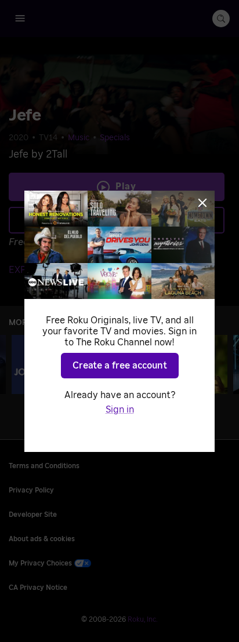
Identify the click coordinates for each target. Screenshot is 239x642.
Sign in (120, 409)
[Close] (202, 203)
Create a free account (120, 365)
